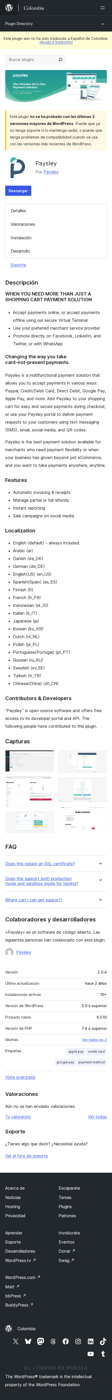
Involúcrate (69, 1232)
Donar (67, 1251)
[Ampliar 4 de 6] (99, 757)
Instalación (21, 237)
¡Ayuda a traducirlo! (56, 42)
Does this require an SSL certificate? (40, 863)
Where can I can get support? (33, 899)
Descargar (18, 191)
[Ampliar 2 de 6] (46, 783)
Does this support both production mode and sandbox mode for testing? (41, 881)
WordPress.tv (20, 1260)
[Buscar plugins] (60, 59)
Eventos (66, 1242)
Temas (65, 1197)
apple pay (76, 1051)
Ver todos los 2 (94, 1040)
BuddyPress (19, 1305)
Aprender (13, 1232)
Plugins (65, 1206)
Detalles (18, 210)
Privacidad (15, 1215)
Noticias (13, 1197)
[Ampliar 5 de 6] (99, 784)
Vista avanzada (20, 1077)
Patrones (67, 1215)
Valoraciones (23, 224)
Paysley (51, 171)
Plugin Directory (19, 23)
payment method (91, 1062)
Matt (12, 1286)
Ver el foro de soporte (26, 1155)
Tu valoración (18, 1116)
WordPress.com (23, 1277)
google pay (65, 1062)
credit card (96, 1051)
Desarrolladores (20, 1251)
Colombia (26, 1328)
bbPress (15, 1295)
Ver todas (97, 1116)
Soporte (18, 264)
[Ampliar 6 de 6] (99, 813)
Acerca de (15, 1188)
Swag (66, 1260)
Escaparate (69, 1188)
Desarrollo (20, 251)
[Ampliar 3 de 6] (46, 818)
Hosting (12, 1206)
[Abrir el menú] (103, 8)
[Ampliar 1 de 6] (46, 757)
